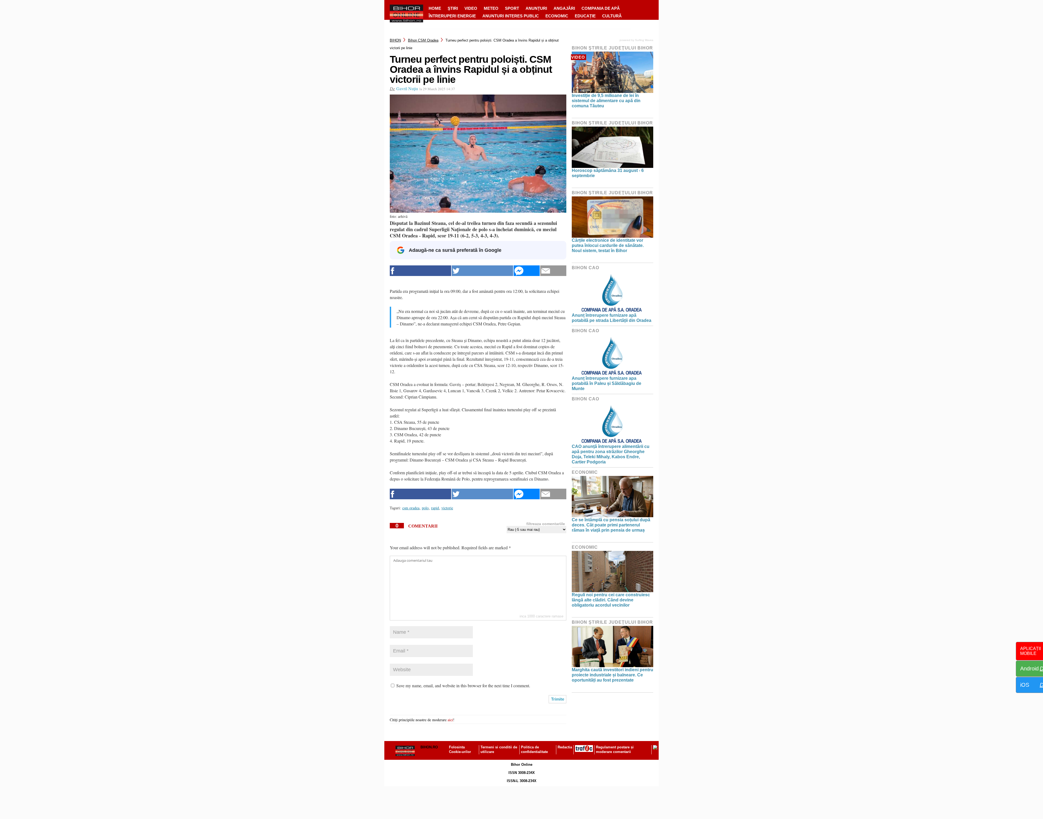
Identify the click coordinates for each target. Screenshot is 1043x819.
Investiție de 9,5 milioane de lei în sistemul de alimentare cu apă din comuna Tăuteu (606, 100)
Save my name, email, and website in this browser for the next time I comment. (463, 685)
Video (470, 8)
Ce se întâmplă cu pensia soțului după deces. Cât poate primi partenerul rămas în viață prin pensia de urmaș (611, 524)
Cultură (612, 16)
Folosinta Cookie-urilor (460, 749)
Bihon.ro (429, 747)
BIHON (395, 40)
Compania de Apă (601, 8)
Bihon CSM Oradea (423, 40)
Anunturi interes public (510, 16)
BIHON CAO (585, 267)
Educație (585, 16)
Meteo (491, 8)
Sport (512, 8)
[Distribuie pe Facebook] (420, 270)
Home (435, 8)
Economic (556, 16)
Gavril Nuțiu (407, 88)
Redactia (565, 747)
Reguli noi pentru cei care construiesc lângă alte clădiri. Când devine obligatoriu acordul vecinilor (611, 599)
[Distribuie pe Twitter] (482, 270)
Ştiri (453, 8)
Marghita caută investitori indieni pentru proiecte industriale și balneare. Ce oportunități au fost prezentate (612, 674)
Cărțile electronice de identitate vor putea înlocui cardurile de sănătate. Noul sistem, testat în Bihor (608, 245)
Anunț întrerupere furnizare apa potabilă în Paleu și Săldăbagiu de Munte (606, 383)
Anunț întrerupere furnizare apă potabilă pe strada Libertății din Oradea (611, 318)
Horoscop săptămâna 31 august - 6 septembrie (608, 173)
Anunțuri (536, 8)
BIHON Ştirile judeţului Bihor (612, 48)
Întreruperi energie (452, 16)
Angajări (564, 8)
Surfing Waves (644, 40)
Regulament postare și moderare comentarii (615, 749)
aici (450, 719)
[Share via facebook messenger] (527, 270)
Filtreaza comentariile (545, 524)
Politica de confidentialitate (534, 749)
